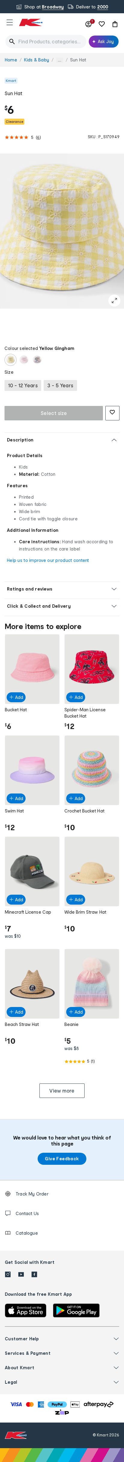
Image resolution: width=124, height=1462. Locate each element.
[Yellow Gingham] (11, 360)
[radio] (23, 385)
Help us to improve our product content (48, 560)
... (59, 60)
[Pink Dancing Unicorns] (24, 360)
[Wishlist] (102, 24)
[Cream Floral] (37, 360)
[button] (9, 22)
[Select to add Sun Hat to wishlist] (112, 413)
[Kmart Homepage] (31, 22)
